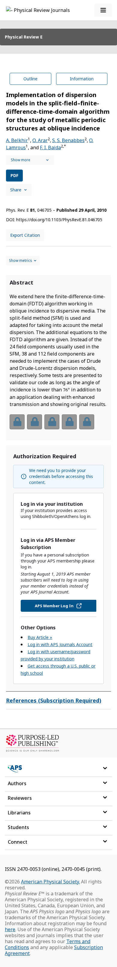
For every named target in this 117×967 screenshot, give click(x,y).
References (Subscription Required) (53, 700)
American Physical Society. (50, 881)
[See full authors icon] (30, 160)
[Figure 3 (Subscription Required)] (51, 421)
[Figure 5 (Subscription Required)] (86, 421)
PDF (14, 175)
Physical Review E (24, 37)
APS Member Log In (54, 605)
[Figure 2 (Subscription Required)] (34, 421)
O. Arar (40, 140)
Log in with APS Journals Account (60, 644)
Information (82, 79)
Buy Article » (40, 637)
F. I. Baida (50, 147)
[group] (58, 425)
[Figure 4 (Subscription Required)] (69, 421)
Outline (30, 79)
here (10, 929)
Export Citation (25, 235)
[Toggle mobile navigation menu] (103, 10)
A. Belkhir (17, 140)
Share (15, 190)
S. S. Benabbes (68, 140)
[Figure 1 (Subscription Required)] (17, 421)
